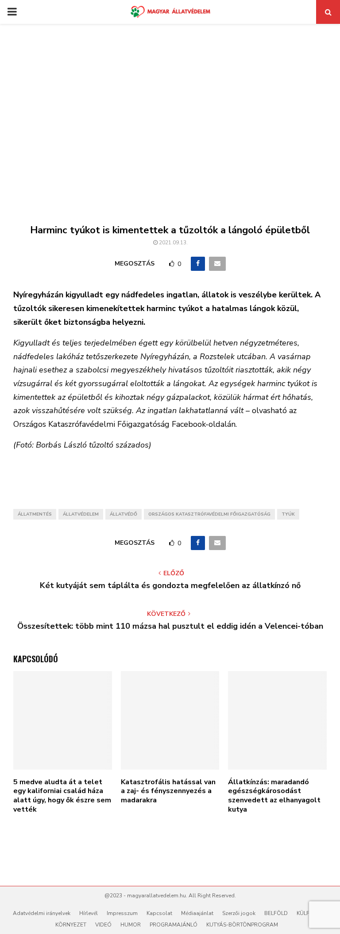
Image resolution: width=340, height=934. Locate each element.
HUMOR (130, 924)
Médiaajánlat (197, 913)
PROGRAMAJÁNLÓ (173, 924)
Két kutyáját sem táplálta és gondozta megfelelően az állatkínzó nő (170, 585)
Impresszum (122, 913)
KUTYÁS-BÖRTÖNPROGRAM (242, 924)
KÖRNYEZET (70, 924)
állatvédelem (81, 514)
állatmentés (35, 514)
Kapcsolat (159, 913)
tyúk (288, 514)
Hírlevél (88, 913)
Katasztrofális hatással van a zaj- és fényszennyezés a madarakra (168, 791)
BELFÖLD (276, 913)
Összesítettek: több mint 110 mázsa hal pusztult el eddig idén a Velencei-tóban (170, 626)
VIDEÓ (103, 924)
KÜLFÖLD (309, 913)
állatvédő (123, 514)
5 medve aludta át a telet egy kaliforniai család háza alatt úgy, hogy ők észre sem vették (62, 795)
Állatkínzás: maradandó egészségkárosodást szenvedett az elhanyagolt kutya (274, 795)
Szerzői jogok (238, 913)
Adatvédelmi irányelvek (41, 913)
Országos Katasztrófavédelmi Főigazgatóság (209, 514)
